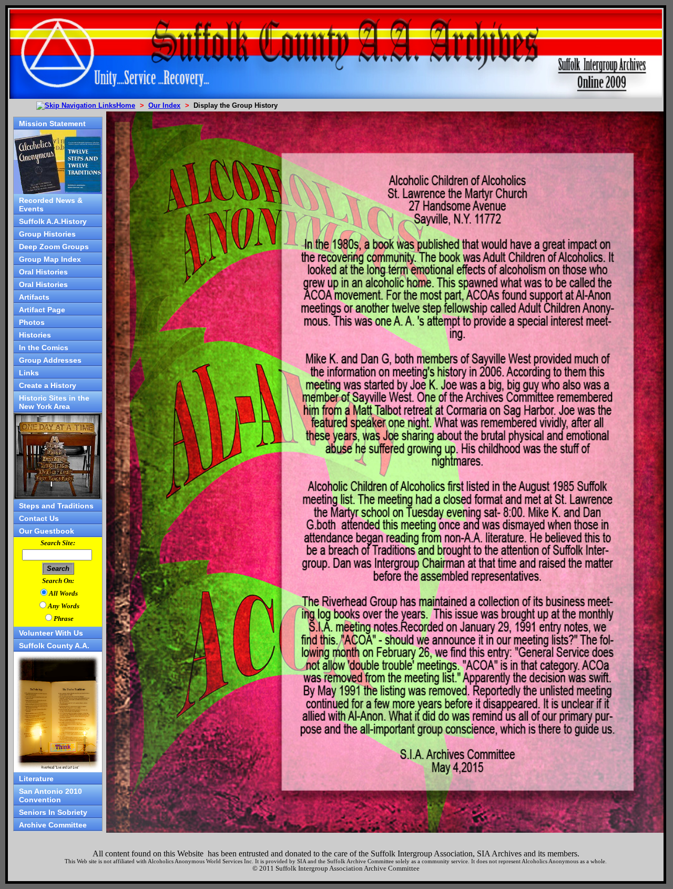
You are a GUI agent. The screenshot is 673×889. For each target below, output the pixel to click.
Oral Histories (43, 272)
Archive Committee (53, 825)
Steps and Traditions (56, 506)
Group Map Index (50, 259)
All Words (63, 593)
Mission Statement (52, 123)
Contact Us (39, 518)
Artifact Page (42, 309)
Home (125, 105)
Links (29, 373)
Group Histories (47, 234)
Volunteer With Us (51, 633)
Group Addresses (50, 360)
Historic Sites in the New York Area (54, 402)
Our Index (164, 105)
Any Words (63, 606)
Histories (35, 335)
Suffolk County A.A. (54, 645)
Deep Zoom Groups (54, 246)
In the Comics (43, 347)
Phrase (64, 618)
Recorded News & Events (51, 204)
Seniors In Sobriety (53, 812)
